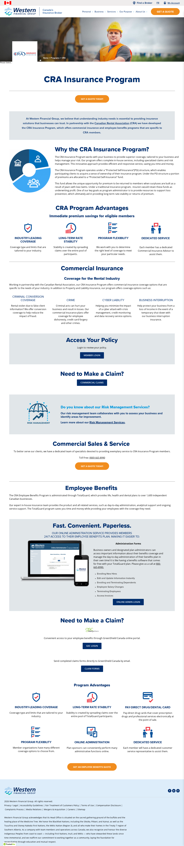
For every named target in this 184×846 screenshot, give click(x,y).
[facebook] (169, 790)
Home (45, 58)
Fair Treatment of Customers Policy (62, 805)
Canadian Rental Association (111, 123)
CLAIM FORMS (92, 668)
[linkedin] (174, 790)
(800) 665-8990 (97, 457)
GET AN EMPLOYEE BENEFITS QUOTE (92, 766)
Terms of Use (87, 805)
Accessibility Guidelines (31, 805)
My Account (174, 2)
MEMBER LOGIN (92, 355)
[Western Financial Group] (33, 15)
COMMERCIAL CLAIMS (91, 382)
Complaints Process (14, 809)
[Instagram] (178, 790)
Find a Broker (144, 2)
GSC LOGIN (92, 645)
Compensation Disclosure (108, 805)
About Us (140, 11)
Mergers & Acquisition (54, 809)
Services (111, 11)
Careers (71, 809)
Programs (55, 58)
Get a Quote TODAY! (92, 98)
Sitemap (81, 809)
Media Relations (34, 809)
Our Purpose (125, 11)
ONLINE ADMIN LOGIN (128, 602)
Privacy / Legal (11, 805)
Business (99, 11)
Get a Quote (165, 12)
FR (158, 2)
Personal (86, 11)
